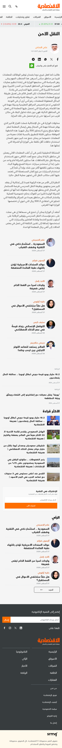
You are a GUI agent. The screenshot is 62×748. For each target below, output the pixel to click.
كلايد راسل (40, 280)
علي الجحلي (41, 47)
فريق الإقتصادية (50, 695)
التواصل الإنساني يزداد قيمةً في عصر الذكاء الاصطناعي (28, 328)
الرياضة (57, 369)
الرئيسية (58, 16)
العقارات (52, 679)
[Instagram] (10, 628)
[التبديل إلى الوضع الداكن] (16, 6)
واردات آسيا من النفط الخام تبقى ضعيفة (29, 286)
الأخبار (24, 665)
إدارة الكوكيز (52, 716)
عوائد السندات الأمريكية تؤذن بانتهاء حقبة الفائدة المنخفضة (28, 266)
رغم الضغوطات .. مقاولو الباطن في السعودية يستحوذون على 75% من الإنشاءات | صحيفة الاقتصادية (26, 463)
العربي (35, 24)
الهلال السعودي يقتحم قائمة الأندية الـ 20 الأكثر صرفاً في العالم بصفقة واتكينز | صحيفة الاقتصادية (24, 435)
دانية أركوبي (39, 301)
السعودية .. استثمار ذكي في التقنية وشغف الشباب (27, 245)
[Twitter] (15, 628)
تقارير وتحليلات (23, 16)
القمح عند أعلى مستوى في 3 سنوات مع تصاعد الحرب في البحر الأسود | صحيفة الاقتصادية (24, 477)
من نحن (53, 688)
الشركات (37, 16)
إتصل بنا (53, 723)
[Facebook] (4, 628)
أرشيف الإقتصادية (49, 702)
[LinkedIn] (21, 627)
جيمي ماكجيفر (37, 342)
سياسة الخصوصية (49, 709)
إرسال (6, 619)
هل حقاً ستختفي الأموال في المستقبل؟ (28, 307)
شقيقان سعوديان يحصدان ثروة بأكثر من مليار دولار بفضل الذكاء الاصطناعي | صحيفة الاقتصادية (24, 449)
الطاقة (9, 16)
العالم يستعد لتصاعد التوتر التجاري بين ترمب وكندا (29, 348)
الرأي (24, 658)
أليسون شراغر (38, 260)
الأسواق (47, 16)
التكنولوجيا (21, 651)
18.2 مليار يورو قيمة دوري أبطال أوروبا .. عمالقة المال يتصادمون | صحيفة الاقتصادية (24, 421)
